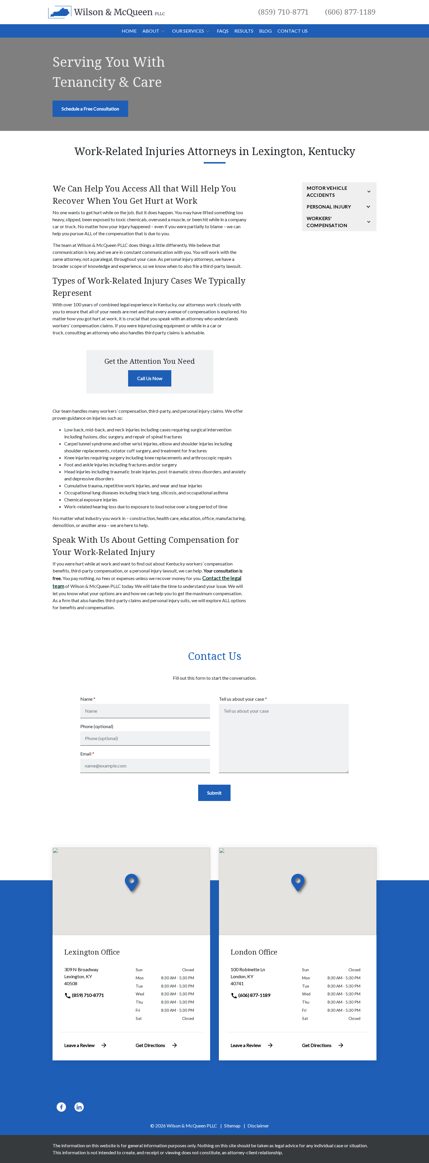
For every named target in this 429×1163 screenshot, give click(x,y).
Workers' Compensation (327, 221)
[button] (162, 31)
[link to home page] (106, 11)
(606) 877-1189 (254, 995)
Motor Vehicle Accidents (327, 191)
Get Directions (150, 1045)
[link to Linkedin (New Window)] (79, 1107)
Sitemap (232, 1125)
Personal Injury (329, 206)
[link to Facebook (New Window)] (61, 1107)
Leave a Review (79, 1045)
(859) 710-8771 (87, 995)
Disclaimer (258, 1125)
